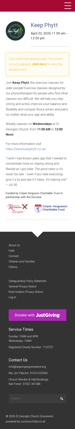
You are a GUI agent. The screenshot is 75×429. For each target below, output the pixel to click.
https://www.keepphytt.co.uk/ (26, 149)
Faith (12, 250)
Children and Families (22, 261)
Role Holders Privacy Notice (26, 292)
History (13, 267)
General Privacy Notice (22, 286)
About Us (14, 245)
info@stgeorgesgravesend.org (27, 366)
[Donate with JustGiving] (37, 315)
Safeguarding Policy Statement (27, 281)
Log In (12, 297)
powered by (25, 421)
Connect (14, 256)
